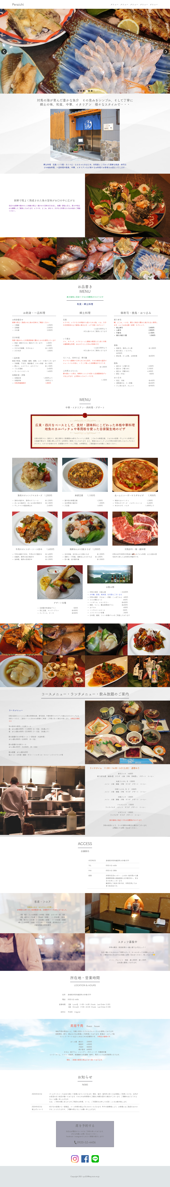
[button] (78, 91)
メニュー (114, 4)
